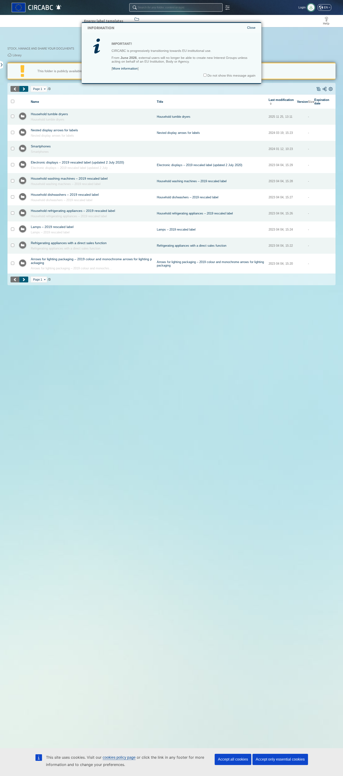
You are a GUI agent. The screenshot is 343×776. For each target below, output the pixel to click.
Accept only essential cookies (280, 759)
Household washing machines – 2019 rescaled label (69, 178)
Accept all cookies (233, 759)
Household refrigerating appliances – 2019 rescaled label (73, 211)
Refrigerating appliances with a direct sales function (69, 243)
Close (251, 27)
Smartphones (41, 146)
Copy (34, 119)
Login (302, 7)
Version (302, 101)
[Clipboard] (2, 65)
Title (160, 101)
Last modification (281, 100)
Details (44, 119)
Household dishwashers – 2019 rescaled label (65, 194)
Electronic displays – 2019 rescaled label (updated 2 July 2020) (77, 162)
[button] (324, 7)
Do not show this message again (231, 75)
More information (125, 68)
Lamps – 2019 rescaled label (52, 227)
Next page (23, 89)
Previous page (14, 89)
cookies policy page (119, 757)
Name (35, 101)
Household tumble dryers (49, 114)
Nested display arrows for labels (54, 130)
